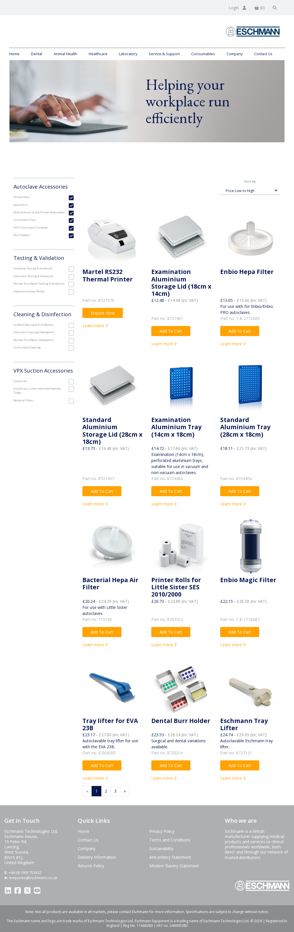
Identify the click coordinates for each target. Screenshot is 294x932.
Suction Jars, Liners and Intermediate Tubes (37, 390)
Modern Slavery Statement (174, 865)
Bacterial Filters (23, 400)
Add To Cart (171, 331)
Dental (36, 53)
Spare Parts (20, 205)
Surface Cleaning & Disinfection (33, 325)
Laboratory (128, 53)
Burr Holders (21, 235)
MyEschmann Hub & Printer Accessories (39, 212)
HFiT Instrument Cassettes (30, 227)
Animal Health (65, 53)
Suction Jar (20, 381)
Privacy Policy (162, 831)
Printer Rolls (21, 197)
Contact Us (263, 53)
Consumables (203, 53)
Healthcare (98, 53)
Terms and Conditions (169, 840)
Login (234, 7)
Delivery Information (97, 857)
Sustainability (161, 848)
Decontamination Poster (29, 291)
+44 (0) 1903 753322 (25, 872)
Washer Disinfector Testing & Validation (39, 283)
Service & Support (164, 53)
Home (14, 53)
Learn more (93, 325)
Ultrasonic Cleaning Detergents (33, 332)
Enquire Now (103, 313)
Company (235, 53)
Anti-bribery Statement (170, 857)
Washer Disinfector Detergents (33, 340)
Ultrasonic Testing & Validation (33, 276)
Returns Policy (91, 865)
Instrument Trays (24, 220)
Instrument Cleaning (27, 347)
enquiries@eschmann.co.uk (33, 877)
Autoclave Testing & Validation (33, 268)
